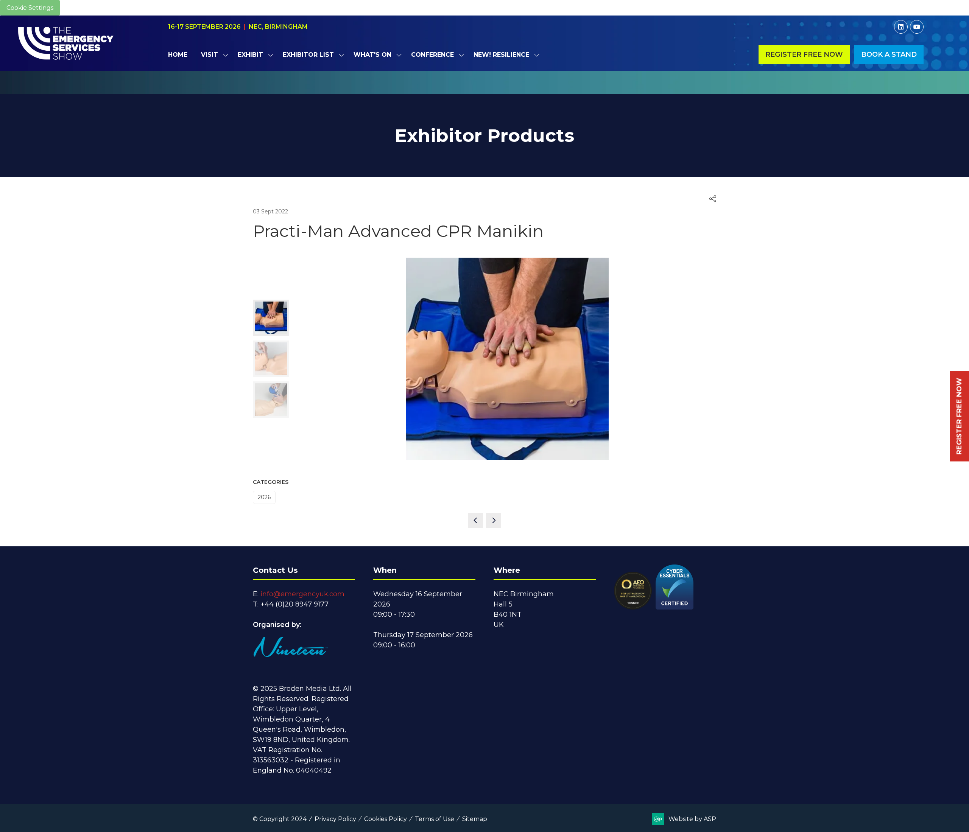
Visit (209, 54)
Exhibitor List (308, 54)
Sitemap (474, 819)
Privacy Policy (335, 819)
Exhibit (250, 54)
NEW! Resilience (501, 54)
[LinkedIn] (901, 27)
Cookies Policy (385, 819)
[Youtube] (917, 27)
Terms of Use (434, 819)
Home (177, 54)
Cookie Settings (29, 7)
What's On (372, 54)
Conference (432, 54)
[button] (804, 54)
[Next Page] (493, 520)
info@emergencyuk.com (302, 594)
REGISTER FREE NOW (959, 416)
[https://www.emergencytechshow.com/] (484, 89)
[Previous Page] (475, 520)
